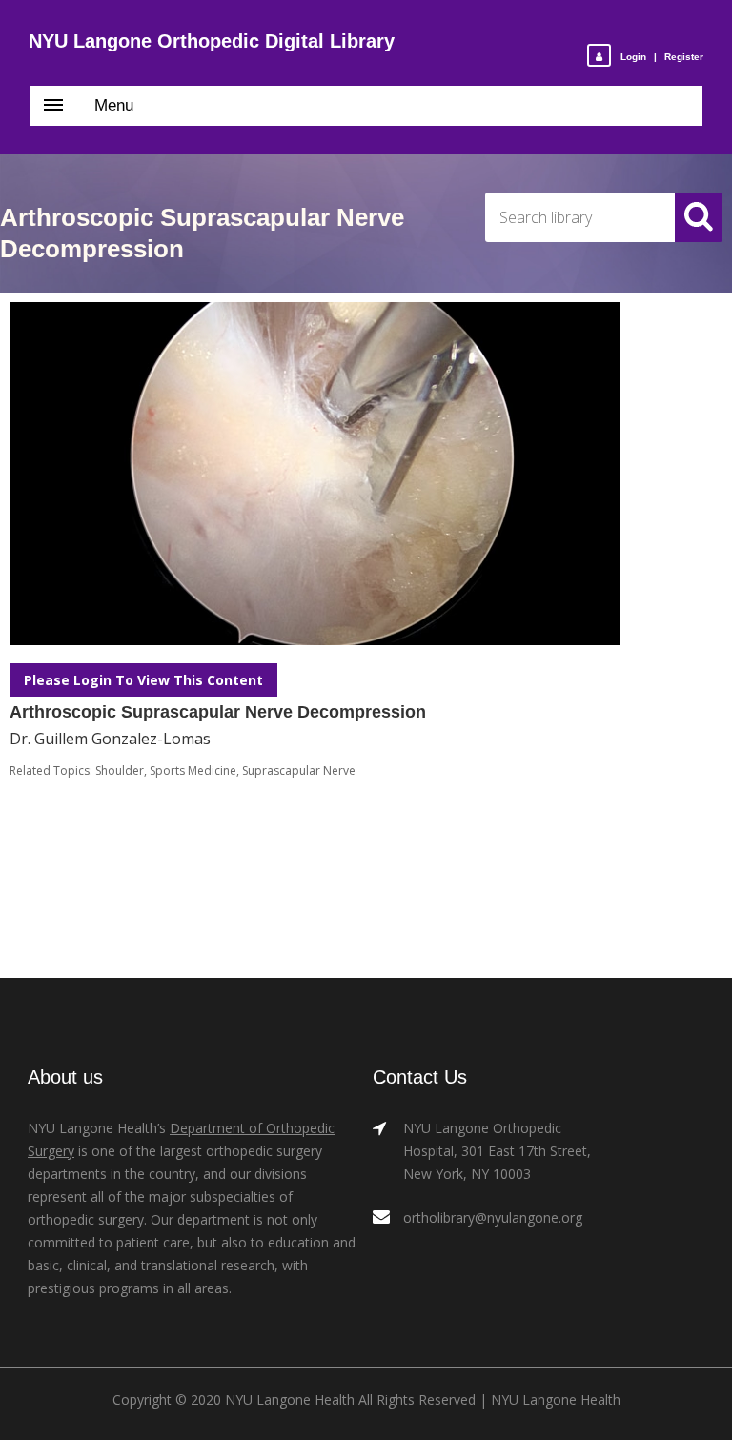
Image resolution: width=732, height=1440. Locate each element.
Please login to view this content (143, 680)
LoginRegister (661, 56)
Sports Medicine (193, 770)
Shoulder (119, 770)
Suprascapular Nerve (299, 770)
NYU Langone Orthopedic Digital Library (212, 40)
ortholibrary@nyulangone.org (492, 1217)
